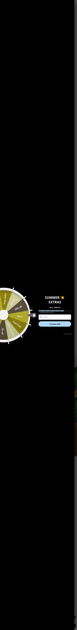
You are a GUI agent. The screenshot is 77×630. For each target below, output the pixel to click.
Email (46, 317)
